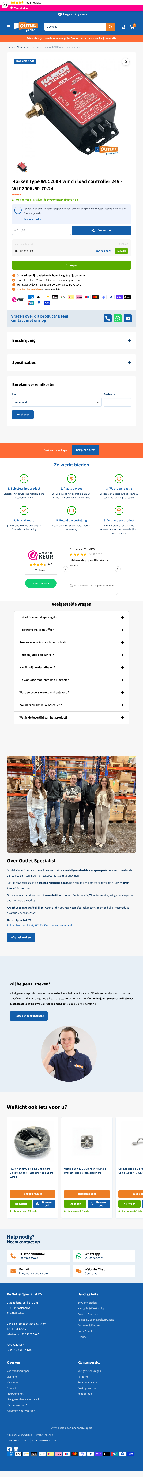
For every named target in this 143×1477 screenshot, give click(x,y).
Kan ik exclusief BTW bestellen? (40, 705)
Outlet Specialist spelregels (38, 617)
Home (10, 47)
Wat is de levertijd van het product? (43, 717)
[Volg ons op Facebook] (9, 1449)
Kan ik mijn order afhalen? (37, 667)
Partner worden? (17, 1405)
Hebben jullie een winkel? (36, 655)
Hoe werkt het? (16, 1394)
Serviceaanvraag (87, 1382)
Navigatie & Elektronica (91, 1308)
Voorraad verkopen (18, 1371)
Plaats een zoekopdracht (29, 1016)
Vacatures (12, 1382)
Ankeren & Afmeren (89, 1314)
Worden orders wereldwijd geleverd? (44, 692)
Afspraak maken (21, 937)
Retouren (83, 1377)
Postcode (109, 394)
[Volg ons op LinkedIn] (16, 1449)
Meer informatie (32, 219)
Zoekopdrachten (87, 1388)
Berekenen (22, 415)
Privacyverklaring (44, 1435)
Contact (11, 1388)
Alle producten (24, 47)
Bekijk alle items (85, 450)
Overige (82, 1337)
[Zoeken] (110, 27)
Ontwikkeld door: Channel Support (71, 1428)
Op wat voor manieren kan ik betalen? (45, 680)
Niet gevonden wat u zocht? (23, 1399)
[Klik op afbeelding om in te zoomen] (126, 62)
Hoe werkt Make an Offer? (36, 630)
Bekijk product (33, 1194)
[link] (32, 1168)
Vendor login (85, 1394)
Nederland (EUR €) (41, 1440)
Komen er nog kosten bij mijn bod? (42, 642)
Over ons (12, 1377)
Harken (16, 195)
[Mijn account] (123, 27)
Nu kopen (71, 265)
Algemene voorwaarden (21, 1411)
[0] (132, 27)
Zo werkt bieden (87, 1303)
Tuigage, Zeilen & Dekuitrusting (96, 1320)
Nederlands (15, 1440)
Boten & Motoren (87, 1331)
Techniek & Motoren (89, 1325)
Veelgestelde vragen (89, 1371)
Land (15, 394)
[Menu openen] (8, 26)
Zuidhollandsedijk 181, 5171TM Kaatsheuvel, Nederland (39, 925)
